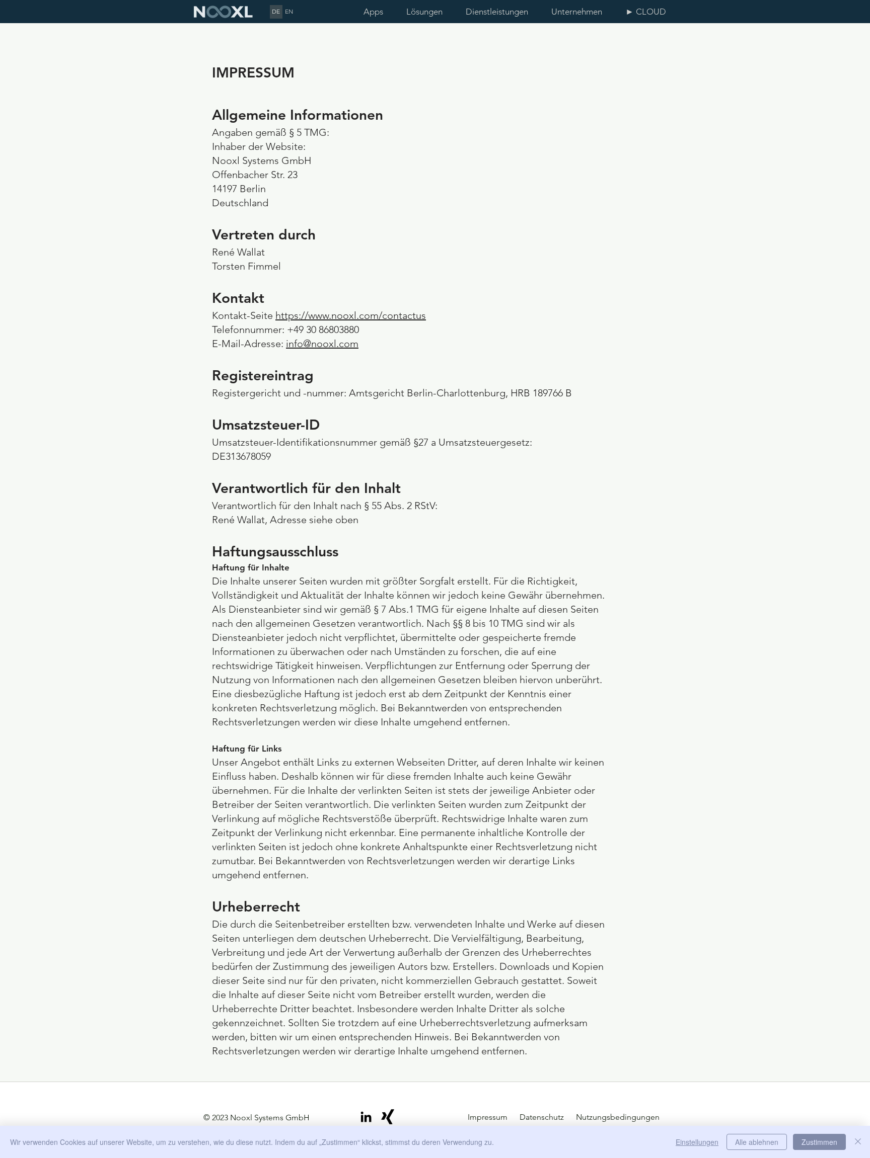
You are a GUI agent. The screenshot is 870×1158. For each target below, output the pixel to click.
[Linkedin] (366, 1116)
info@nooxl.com (322, 344)
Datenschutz (541, 1117)
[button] (428, 12)
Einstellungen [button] (697, 1142)
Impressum (489, 1117)
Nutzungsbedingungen (618, 1117)
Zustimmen (819, 1142)
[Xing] (387, 1116)
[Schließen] (858, 1142)
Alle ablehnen (756, 1142)
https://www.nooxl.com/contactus (350, 315)
